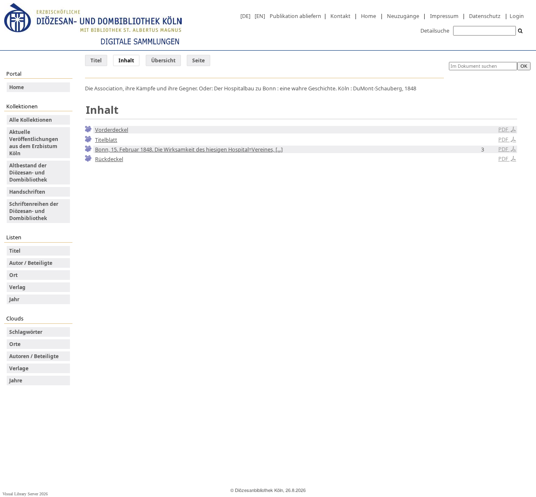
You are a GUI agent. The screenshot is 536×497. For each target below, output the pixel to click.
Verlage (18, 368)
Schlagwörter (25, 332)
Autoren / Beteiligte (34, 356)
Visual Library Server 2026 (25, 494)
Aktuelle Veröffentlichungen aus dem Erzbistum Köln (33, 142)
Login (517, 16)
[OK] (520, 31)
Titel (96, 60)
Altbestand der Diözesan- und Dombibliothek (28, 172)
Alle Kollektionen (30, 119)
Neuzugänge (403, 16)
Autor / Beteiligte (30, 262)
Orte (15, 344)
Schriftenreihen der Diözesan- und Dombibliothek (33, 211)
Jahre (15, 380)
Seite (198, 60)
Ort (13, 275)
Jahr (14, 299)
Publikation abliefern (295, 16)
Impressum (444, 16)
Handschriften (27, 191)
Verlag (17, 287)
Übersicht (163, 60)
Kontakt (340, 16)
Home (368, 16)
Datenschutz (484, 16)
